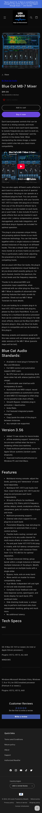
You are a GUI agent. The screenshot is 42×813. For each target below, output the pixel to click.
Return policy (9, 745)
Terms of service (21, 802)
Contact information (22, 806)
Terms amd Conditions (13, 739)
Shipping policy (34, 802)
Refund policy (35, 799)
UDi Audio (11, 799)
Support (7, 755)
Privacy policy (9, 802)
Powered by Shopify (21, 799)
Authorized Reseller (12, 760)
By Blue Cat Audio (9, 81)
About (6, 750)
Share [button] (6, 75)
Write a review (21, 717)
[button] (4, 17)
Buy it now (21, 114)
